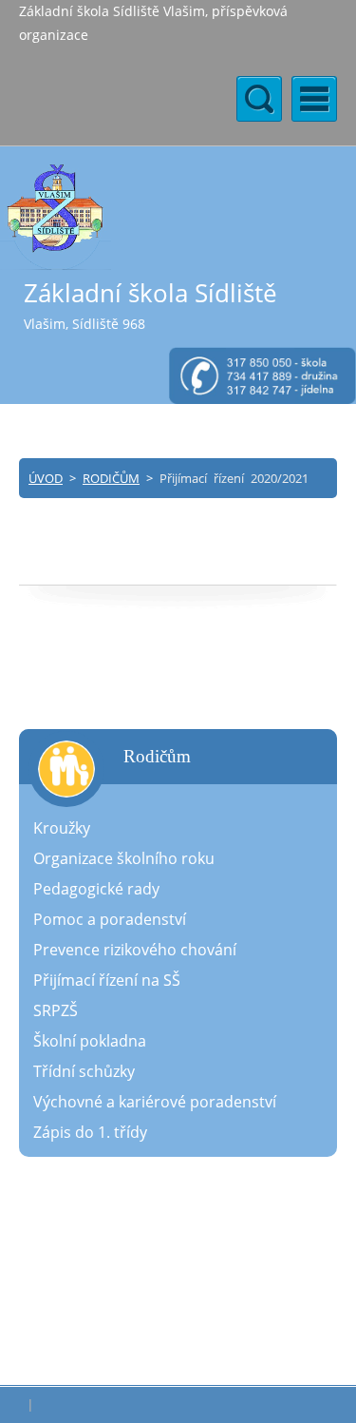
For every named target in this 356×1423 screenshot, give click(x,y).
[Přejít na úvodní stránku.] (55, 216)
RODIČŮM (111, 478)
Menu (314, 99)
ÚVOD (45, 478)
